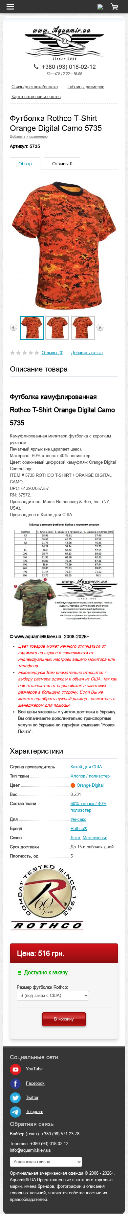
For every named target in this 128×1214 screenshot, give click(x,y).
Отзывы (62, 163)
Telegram (34, 1111)
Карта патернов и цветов (36, 96)
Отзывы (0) (52, 352)
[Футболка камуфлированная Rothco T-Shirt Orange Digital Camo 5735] (32, 327)
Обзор (25, 163)
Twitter (32, 1097)
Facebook (35, 1083)
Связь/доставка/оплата (34, 86)
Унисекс (78, 819)
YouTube (34, 1068)
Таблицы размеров (86, 86)
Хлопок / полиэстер (90, 776)
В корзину (64, 1019)
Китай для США (86, 766)
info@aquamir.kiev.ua (30, 1150)
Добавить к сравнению (29, 136)
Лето (75, 837)
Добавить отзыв (87, 352)
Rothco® (79, 828)
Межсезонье (95, 837)
